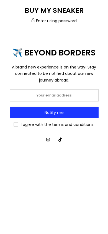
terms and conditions (73, 124)
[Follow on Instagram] (48, 139)
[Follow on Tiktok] (60, 139)
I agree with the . (57, 124)
